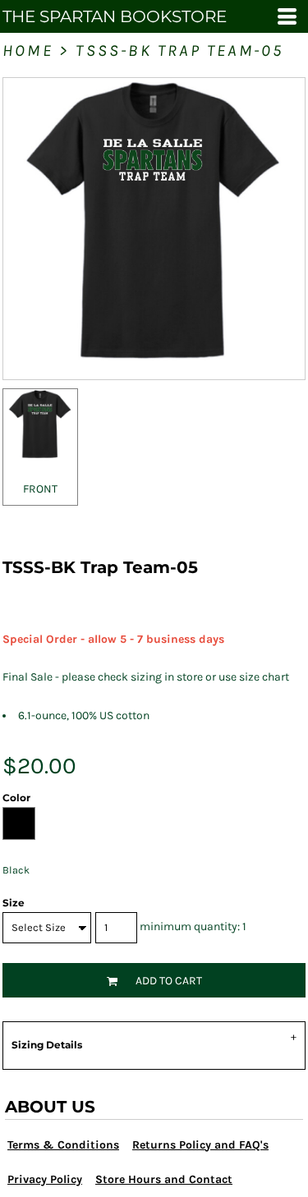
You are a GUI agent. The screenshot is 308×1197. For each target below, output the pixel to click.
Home (27, 50)
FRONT (40, 489)
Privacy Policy (44, 1179)
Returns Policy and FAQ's (200, 1145)
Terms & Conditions (63, 1145)
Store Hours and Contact (163, 1179)
